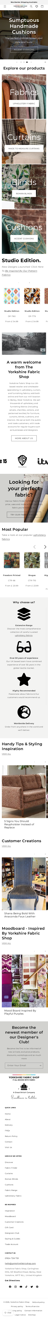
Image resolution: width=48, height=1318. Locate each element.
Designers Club (12, 1233)
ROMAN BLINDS (24, 193)
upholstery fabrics (23, 635)
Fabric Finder (11, 1168)
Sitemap (32, 1315)
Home (7, 1114)
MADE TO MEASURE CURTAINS (23, 148)
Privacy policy (17, 1306)
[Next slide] (31, 62)
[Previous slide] (17, 62)
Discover (9, 1162)
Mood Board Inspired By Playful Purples (20, 1012)
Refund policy (38, 1302)
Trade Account (11, 1244)
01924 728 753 (12, 1258)
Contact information (33, 1311)
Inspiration (10, 1211)
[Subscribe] (40, 1065)
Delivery (9, 1125)
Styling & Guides (12, 1239)
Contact (8, 1142)
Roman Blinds (11, 1179)
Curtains (9, 1173)
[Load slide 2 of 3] (24, 62)
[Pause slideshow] (45, 62)
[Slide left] (18, 282)
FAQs (7, 1130)
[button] (5, 6)
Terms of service (33, 1306)
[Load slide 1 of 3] (21, 62)
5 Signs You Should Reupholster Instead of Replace (19, 824)
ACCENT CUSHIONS (24, 49)
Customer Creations (14, 1222)
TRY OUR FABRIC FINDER (24, 515)
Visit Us (8, 1147)
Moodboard (10, 1216)
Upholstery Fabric (13, 1196)
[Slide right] (29, 282)
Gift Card (9, 1227)
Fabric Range (11, 1190)
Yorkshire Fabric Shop (20, 1302)
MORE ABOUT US (24, 438)
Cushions (9, 1185)
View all (6, 754)
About (8, 1119)
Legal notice (20, 1315)
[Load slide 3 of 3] (26, 62)
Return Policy (11, 1136)
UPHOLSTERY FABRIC (24, 103)
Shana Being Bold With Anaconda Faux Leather (20, 915)
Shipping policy (15, 1311)
